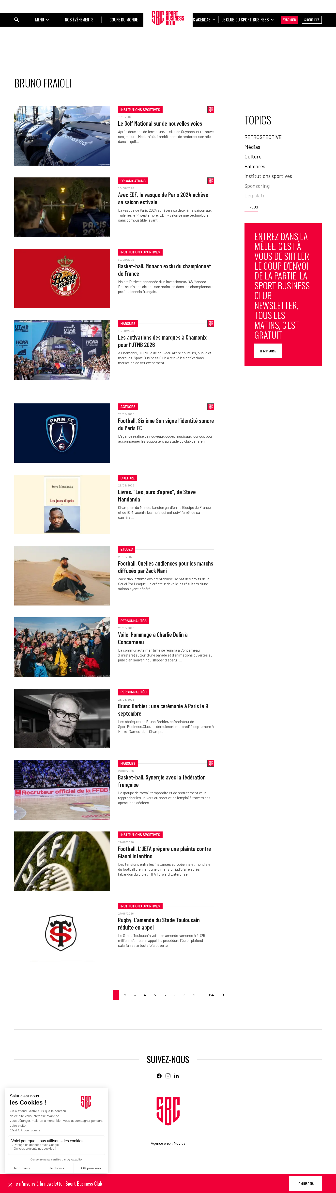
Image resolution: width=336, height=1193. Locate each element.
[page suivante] (221, 995)
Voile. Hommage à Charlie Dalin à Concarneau (153, 638)
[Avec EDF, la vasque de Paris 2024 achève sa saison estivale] (62, 207)
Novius (179, 1143)
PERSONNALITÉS (134, 621)
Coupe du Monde (123, 20)
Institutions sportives (140, 109)
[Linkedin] (176, 1075)
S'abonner (289, 19)
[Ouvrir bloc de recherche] (16, 19)
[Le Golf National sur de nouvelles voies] (62, 136)
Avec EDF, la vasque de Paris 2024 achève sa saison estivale (163, 198)
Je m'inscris (268, 350)
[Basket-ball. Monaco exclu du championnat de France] (62, 278)
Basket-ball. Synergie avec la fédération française (162, 781)
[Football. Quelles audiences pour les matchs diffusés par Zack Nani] (62, 575)
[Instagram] (168, 1075)
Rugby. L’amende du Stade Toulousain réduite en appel (159, 923)
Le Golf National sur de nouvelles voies (160, 123)
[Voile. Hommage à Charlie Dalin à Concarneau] (62, 647)
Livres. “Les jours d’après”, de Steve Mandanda (157, 495)
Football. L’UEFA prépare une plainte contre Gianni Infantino (164, 852)
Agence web (161, 1143)
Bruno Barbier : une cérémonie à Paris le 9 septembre (163, 709)
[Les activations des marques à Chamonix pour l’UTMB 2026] (62, 350)
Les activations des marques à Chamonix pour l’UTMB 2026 (162, 341)
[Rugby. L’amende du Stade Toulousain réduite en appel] (62, 932)
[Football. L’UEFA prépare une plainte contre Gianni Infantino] (62, 861)
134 (211, 994)
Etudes (127, 549)
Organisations (133, 181)
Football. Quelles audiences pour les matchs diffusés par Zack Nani (165, 567)
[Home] (168, 1111)
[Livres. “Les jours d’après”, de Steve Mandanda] (62, 504)
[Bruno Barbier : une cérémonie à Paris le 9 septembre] (62, 718)
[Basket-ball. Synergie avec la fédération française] (62, 789)
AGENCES (128, 406)
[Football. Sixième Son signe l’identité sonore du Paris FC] (62, 433)
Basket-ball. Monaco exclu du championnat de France (164, 269)
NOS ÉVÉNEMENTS (79, 20)
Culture (128, 478)
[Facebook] (159, 1075)
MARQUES (128, 323)
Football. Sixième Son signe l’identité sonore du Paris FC (166, 424)
